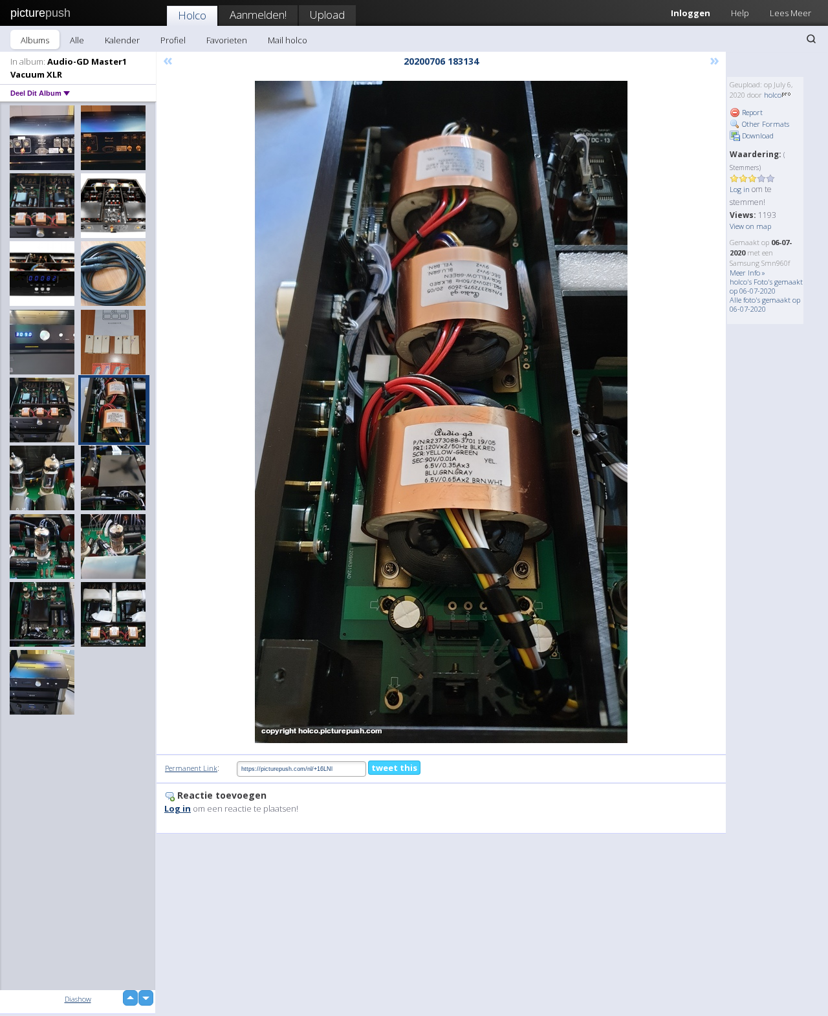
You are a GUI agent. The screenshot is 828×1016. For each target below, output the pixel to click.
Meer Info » (747, 272)
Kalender (122, 40)
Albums (35, 40)
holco (772, 95)
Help (740, 13)
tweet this (394, 767)
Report (751, 112)
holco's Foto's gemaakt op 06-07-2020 (766, 286)
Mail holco (287, 40)
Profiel (173, 40)
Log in (740, 189)
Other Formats (764, 124)
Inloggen (690, 13)
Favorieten (226, 40)
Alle (77, 40)
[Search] (811, 38)
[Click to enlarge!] (441, 412)
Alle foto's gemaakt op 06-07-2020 (765, 304)
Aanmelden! (258, 14)
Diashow (78, 999)
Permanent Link (191, 768)
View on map (750, 226)
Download (757, 135)
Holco (192, 15)
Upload (327, 14)
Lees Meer (790, 13)
